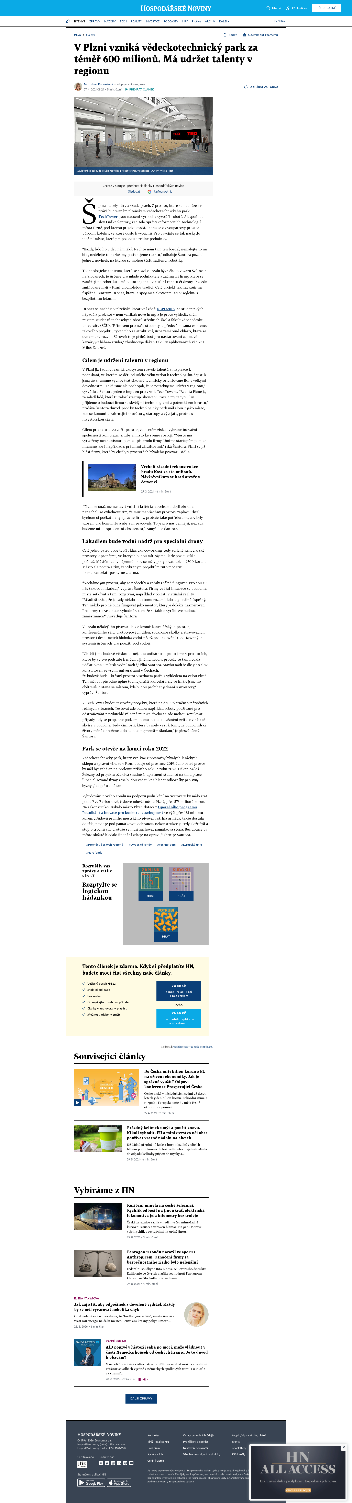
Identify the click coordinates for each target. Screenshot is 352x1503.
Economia (153, 1448)
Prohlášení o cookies (195, 1441)
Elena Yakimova (86, 1298)
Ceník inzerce (155, 1460)
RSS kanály (238, 1454)
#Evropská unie (191, 844)
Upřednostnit (163, 191)
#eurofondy (94, 852)
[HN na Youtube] (131, 1463)
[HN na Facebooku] (107, 1463)
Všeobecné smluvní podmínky (201, 1454)
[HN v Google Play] (91, 1483)
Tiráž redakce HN (158, 1441)
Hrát (151, 895)
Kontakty (153, 1435)
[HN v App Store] (119, 1483)
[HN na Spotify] (125, 1463)
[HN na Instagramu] (113, 1463)
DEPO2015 (166, 309)
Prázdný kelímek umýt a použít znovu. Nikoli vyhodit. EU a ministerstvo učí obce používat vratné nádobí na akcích (167, 1133)
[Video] (77, 1102)
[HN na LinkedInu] (119, 1463)
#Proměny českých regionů (104, 844)
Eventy (235, 1441)
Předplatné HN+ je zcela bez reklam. (192, 1046)
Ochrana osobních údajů (198, 1435)
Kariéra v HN (155, 1454)
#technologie (166, 844)
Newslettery (238, 1448)
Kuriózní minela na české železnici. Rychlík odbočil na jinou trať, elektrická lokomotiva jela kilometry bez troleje (166, 1211)
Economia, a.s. (103, 1440)
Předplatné (326, 8)
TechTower (108, 216)
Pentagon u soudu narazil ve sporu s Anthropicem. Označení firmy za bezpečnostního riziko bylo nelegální (162, 1257)
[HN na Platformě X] (101, 1463)
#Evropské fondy (140, 844)
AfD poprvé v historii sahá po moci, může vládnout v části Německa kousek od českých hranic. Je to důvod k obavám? (157, 1352)
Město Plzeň (167, 171)
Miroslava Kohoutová (98, 84)
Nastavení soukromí (195, 1448)
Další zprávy (141, 1398)
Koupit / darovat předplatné (248, 1435)
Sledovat (134, 191)
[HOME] (68, 21)
